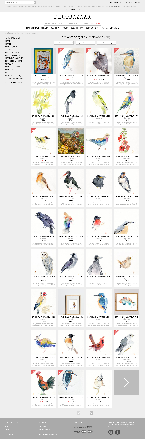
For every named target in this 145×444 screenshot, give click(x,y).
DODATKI (74, 28)
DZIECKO (89, 28)
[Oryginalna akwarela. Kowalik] (126, 221)
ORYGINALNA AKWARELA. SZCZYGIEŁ (129, 277)
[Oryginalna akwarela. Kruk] (43, 221)
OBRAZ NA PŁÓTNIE (12, 52)
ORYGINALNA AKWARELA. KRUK (44, 237)
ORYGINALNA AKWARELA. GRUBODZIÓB (74, 317)
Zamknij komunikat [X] (72, 9)
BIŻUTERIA (55, 28)
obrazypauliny (71, 158)
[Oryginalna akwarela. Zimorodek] (71, 61)
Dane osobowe (9, 432)
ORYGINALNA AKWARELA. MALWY (128, 156)
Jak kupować (43, 426)
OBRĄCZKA (9, 64)
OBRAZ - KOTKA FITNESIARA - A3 (44, 76)
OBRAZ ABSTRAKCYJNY (14, 58)
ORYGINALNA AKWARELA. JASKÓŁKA (129, 196)
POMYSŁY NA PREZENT (54, 23)
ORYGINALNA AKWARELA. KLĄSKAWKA (74, 357)
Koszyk (137, 2)
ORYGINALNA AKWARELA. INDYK (71, 237)
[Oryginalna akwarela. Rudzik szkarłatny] (99, 221)
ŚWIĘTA (104, 28)
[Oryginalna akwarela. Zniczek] (43, 141)
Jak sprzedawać (44, 429)
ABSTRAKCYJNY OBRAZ (14, 79)
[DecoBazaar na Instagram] (110, 432)
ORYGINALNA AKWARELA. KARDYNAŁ (101, 357)
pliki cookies (131, 427)
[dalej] (126, 382)
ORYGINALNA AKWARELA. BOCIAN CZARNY (75, 196)
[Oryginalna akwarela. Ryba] (126, 302)
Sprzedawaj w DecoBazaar (48, 434)
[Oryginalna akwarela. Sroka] (71, 101)
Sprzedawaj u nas (115, 2)
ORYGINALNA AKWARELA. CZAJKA (45, 357)
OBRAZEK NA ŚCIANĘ (13, 76)
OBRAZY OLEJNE (11, 70)
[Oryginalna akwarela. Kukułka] (126, 342)
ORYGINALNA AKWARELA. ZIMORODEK (74, 76)
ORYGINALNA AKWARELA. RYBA (127, 317)
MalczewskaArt (43, 78)
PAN (81, 28)
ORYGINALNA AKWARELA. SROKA (72, 116)
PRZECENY (95, 23)
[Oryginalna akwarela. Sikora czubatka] (99, 382)
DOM (97, 28)
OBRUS (7, 73)
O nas (6, 426)
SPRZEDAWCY (71, 23)
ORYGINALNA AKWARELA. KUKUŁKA (128, 357)
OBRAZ (7, 41)
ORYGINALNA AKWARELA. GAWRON (100, 277)
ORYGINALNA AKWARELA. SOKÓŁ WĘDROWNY (105, 76)
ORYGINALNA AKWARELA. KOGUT (44, 397)
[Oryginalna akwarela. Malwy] (126, 141)
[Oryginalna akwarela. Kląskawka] (71, 342)
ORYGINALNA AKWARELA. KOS (98, 196)
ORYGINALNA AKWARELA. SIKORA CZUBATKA (104, 397)
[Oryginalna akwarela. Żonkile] (43, 101)
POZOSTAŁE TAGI (13, 82)
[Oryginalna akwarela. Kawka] (71, 262)
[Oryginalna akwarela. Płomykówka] (43, 262)
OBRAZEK (8, 44)
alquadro (71, 78)
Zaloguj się (129, 2)
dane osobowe (120, 427)
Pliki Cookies (9, 434)
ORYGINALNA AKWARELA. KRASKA (128, 116)
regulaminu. (131, 424)
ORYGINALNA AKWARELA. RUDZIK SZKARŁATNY (105, 237)
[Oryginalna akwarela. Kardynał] (99, 342)
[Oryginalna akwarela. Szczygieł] (126, 262)
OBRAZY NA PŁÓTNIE (13, 67)
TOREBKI (64, 28)
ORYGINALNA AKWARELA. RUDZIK (45, 196)
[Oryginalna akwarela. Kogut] (43, 382)
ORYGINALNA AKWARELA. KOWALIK (128, 237)
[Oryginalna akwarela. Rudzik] (43, 181)
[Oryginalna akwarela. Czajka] (43, 342)
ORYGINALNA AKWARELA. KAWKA (72, 277)
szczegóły (115, 6)
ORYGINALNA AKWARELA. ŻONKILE (45, 116)
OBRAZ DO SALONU (12, 55)
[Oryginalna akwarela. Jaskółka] (126, 181)
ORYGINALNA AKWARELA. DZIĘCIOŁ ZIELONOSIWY (106, 116)
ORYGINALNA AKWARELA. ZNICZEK (45, 156)
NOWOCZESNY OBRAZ (13, 61)
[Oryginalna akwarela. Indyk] (71, 221)
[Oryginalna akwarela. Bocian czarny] (71, 181)
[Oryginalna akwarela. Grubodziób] (71, 302)
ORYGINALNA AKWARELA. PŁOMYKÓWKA (47, 277)
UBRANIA (44, 28)
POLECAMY (84, 23)
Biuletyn (7, 429)
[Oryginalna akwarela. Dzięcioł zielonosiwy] (99, 101)
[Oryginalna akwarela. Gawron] (99, 262)
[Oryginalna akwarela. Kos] (99, 181)
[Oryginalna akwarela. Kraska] (126, 101)
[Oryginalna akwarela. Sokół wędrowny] (99, 61)
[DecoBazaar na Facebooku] (117, 432)
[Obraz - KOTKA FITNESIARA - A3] (43, 61)
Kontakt (41, 432)
